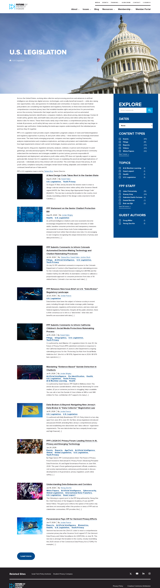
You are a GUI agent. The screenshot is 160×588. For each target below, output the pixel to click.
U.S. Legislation (53, 182)
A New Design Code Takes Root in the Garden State (72, 175)
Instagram (150, 573)
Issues (86, 9)
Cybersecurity (89, 490)
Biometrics (83, 525)
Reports (58, 450)
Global (49, 452)
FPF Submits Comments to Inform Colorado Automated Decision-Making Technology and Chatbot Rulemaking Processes (68, 250)
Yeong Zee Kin (66, 488)
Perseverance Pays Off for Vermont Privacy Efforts (71, 519)
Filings (49, 260)
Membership (124, 9)
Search (147, 2)
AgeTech (69, 450)
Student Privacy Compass (63, 574)
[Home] (10, 60)
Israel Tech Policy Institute (41, 574)
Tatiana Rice (65, 257)
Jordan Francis (66, 296)
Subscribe (126, 2)
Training (114, 2)
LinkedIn (143, 573)
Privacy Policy (118, 586)
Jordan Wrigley (67, 215)
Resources (107, 9)
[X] (131, 574)
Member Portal (143, 9)
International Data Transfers (78, 493)
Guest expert (69, 495)
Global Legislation (63, 452)
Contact (136, 2)
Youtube (137, 573)
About (74, 9)
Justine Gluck (85, 257)
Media (97, 2)
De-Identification (76, 376)
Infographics (60, 338)
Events (105, 2)
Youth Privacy (69, 182)
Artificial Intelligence (64, 260)
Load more (26, 556)
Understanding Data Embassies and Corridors (69, 484)
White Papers (52, 490)
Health (49, 218)
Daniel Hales (66, 179)
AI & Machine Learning (56, 381)
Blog (96, 9)
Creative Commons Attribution (139, 586)
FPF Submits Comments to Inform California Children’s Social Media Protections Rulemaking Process (70, 328)
